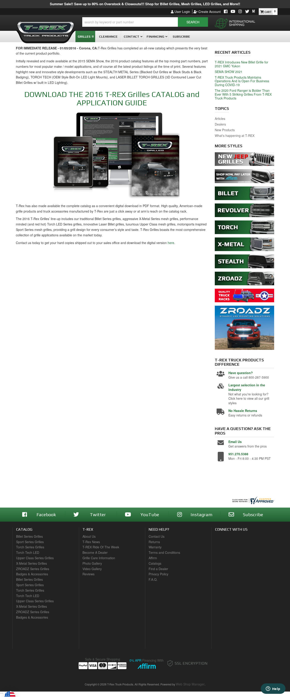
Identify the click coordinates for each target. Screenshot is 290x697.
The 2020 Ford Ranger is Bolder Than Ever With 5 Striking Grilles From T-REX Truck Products (243, 94)
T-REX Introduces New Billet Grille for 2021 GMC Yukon (241, 64)
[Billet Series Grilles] (244, 194)
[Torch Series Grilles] (244, 228)
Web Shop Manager (190, 684)
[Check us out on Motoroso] (254, 11)
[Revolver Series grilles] (244, 211)
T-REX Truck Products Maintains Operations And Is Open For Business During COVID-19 (242, 81)
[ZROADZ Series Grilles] (244, 279)
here (171, 242)
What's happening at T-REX (234, 136)
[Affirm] (244, 177)
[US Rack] (244, 296)
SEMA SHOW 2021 (228, 72)
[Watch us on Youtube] (233, 12)
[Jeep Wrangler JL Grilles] (244, 160)
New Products (225, 130)
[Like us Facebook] (225, 12)
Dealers (220, 124)
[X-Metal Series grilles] (244, 245)
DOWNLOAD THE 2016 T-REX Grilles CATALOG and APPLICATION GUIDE (111, 98)
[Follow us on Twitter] (247, 12)
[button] (145, 22)
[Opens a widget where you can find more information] (273, 689)
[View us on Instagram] (240, 12)
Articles (220, 119)
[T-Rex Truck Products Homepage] (45, 27)
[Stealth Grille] (244, 262)
